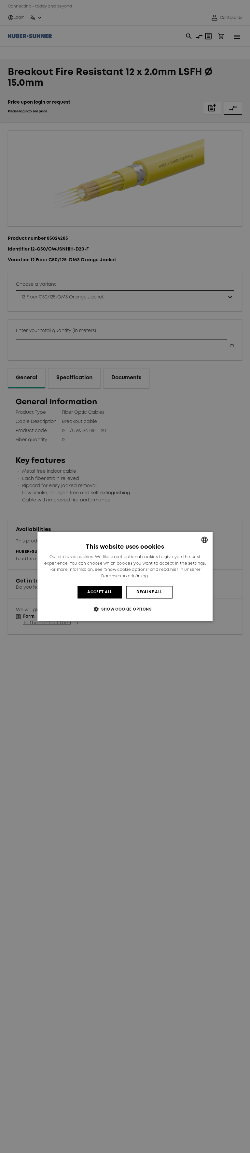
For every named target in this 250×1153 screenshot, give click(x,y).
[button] (125, 609)
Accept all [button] (99, 592)
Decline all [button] (149, 592)
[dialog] (125, 577)
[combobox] (204, 540)
